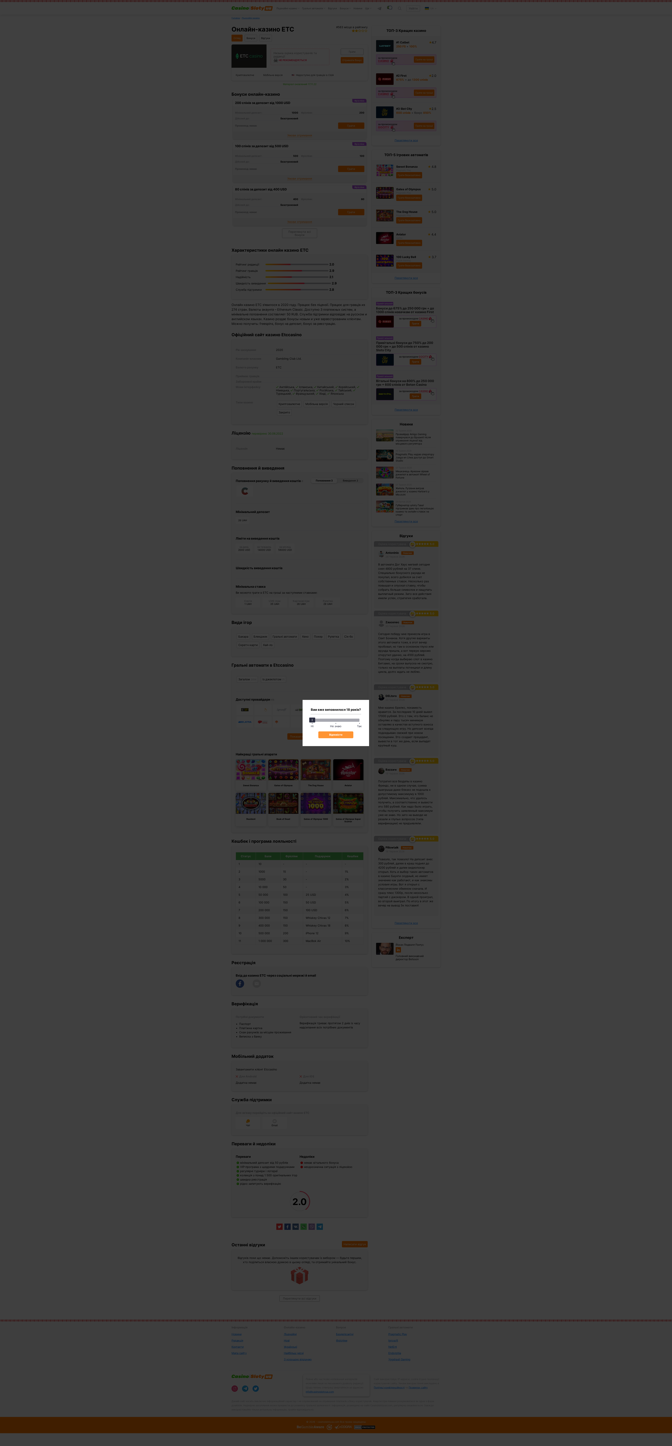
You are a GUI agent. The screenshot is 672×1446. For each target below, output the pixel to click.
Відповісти (335, 734)
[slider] (312, 720)
